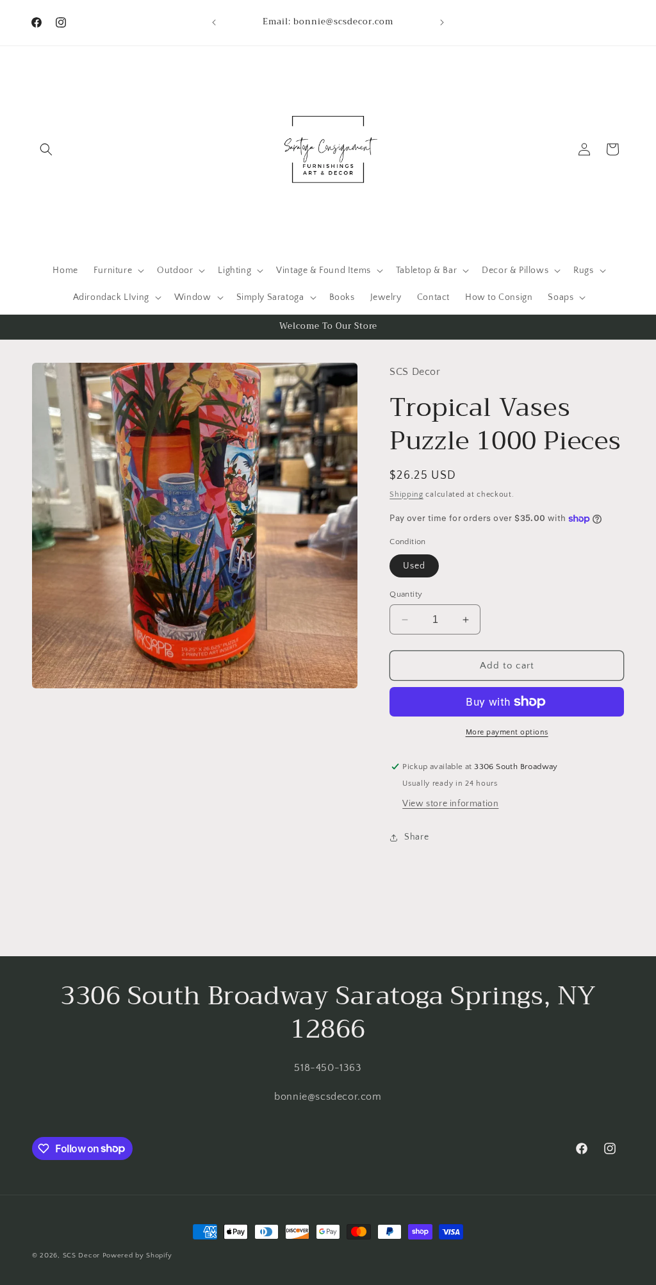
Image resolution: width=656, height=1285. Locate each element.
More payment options (507, 732)
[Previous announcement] (214, 22)
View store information (450, 804)
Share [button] (416, 837)
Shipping (406, 494)
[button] (46, 149)
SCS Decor (81, 1255)
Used (414, 566)
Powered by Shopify (137, 1255)
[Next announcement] (442, 22)
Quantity (406, 594)
